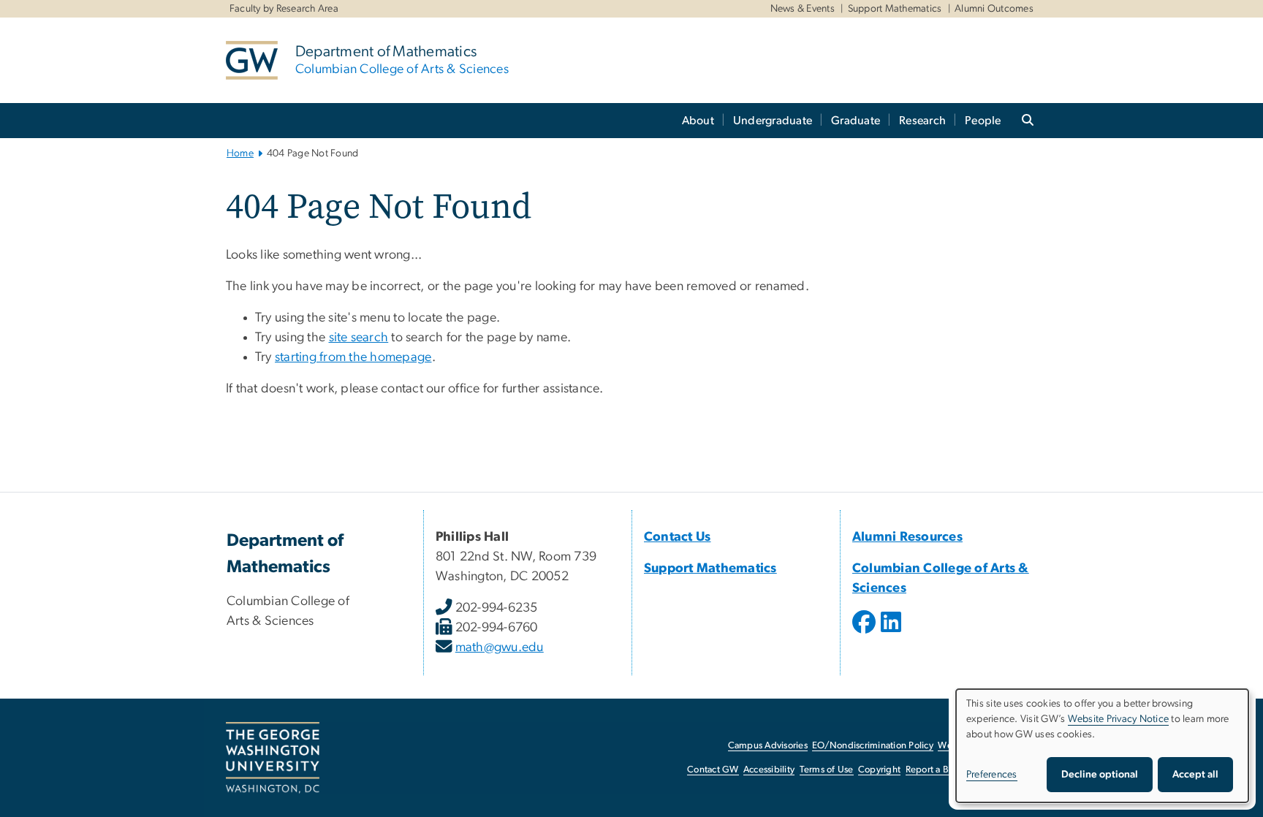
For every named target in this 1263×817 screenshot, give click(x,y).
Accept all (1195, 775)
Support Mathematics (895, 9)
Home (240, 153)
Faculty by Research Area (284, 9)
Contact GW (713, 770)
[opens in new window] (865, 633)
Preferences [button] (991, 775)
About (698, 120)
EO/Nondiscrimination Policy (872, 745)
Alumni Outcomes (994, 9)
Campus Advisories (768, 745)
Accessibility (768, 770)
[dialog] (1102, 745)
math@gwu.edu (499, 647)
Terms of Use (827, 770)
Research (922, 120)
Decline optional (1099, 775)
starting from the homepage (353, 357)
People (983, 120)
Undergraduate (772, 120)
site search (359, 337)
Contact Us (677, 537)
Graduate (855, 120)
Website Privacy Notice (1118, 719)
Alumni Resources (907, 537)
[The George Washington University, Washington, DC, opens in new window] (272, 758)
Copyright (879, 770)
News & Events (802, 9)
